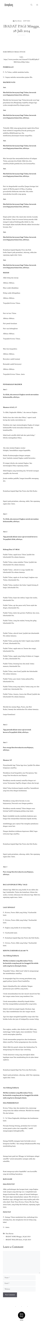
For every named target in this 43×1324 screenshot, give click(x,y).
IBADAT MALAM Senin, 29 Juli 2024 (18, 1240)
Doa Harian (18, 21)
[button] (31, 5)
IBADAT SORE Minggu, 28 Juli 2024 (18, 1236)
